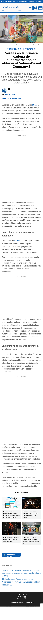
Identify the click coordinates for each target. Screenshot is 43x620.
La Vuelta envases (13, 1)
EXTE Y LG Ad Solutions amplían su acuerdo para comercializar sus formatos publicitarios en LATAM (21, 573)
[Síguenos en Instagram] (25, 596)
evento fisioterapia (32, 1)
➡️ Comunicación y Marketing (11, 555)
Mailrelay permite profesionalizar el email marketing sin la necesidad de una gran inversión (11, 514)
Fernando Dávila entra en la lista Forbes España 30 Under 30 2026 (11, 539)
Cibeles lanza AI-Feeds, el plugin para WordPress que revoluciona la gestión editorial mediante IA (21, 582)
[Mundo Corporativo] (10, 8)
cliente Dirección (23, 1)
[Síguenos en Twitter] (18, 596)
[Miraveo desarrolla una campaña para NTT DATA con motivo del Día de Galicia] (31, 503)
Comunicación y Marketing (21, 49)
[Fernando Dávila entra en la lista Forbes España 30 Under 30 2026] (11, 529)
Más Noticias (21, 492)
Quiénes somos (16, 602)
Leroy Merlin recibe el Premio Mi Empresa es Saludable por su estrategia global (31, 540)
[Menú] (30, 8)
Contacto (28, 602)
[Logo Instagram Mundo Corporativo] (35, 8)
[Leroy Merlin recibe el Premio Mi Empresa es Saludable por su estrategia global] (31, 529)
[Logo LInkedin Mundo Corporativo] (40, 8)
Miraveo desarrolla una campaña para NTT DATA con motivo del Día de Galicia (30, 514)
